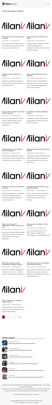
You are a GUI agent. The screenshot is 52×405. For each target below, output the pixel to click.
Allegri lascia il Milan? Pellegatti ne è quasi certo (20, 350)
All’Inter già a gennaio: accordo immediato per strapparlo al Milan (12, 263)
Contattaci (36, 394)
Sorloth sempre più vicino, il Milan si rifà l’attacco (20, 357)
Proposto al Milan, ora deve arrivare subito (37, 37)
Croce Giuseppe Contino (15, 40)
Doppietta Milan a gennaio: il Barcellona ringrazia (38, 149)
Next (19, 317)
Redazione (22, 402)
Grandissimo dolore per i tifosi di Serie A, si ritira (13, 187)
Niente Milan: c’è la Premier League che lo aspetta (13, 37)
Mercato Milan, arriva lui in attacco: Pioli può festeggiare (12, 149)
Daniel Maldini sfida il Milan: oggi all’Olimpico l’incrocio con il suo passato (26, 370)
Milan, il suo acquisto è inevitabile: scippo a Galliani (12, 301)
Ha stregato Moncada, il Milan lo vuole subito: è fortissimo (38, 187)
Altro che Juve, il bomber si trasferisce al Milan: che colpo (13, 112)
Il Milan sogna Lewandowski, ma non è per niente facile (22, 343)
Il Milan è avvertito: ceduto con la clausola (11, 74)
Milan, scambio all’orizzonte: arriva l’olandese (37, 74)
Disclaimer (35, 402)
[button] (44, 4)
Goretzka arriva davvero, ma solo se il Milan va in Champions (23, 363)
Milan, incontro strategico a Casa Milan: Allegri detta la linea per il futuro (26, 377)
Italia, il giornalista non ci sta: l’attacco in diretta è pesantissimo (38, 263)
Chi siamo (16, 402)
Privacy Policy (29, 402)
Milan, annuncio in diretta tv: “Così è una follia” (37, 224)
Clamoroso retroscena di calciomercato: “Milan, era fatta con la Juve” (13, 225)
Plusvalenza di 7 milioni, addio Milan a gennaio (37, 112)
